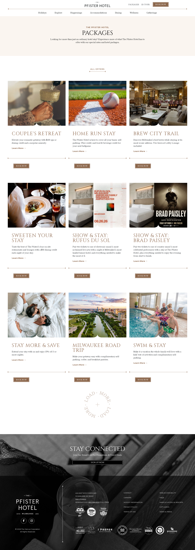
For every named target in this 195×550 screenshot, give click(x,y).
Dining (118, 12)
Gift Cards (164, 507)
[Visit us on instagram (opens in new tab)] (31, 521)
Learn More (17, 148)
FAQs (162, 498)
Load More (97, 404)
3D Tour (145, 4)
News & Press (166, 512)
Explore (58, 12)
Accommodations (98, 12)
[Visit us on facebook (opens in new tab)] (24, 521)
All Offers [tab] (97, 69)
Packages (133, 4)
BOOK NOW (21, 165)
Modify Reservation (133, 502)
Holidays (42, 12)
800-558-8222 (93, 502)
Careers (127, 498)
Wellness (134, 12)
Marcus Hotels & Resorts (171, 502)
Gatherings (151, 12)
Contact (127, 493)
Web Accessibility (168, 493)
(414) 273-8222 (80, 499)
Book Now (160, 4)
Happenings (76, 12)
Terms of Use (130, 512)
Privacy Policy (130, 507)
